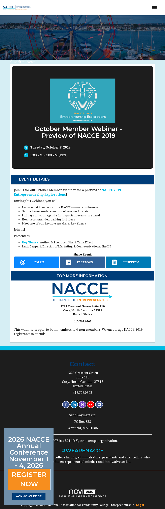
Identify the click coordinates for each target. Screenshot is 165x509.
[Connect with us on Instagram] (82, 404)
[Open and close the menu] (97, 8)
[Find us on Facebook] (66, 404)
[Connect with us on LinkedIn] (74, 404)
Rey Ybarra (30, 242)
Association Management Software (82, 496)
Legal (140, 505)
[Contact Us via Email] (99, 404)
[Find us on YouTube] (90, 404)
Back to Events (24, 62)
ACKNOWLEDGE (29, 496)
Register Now (29, 479)
